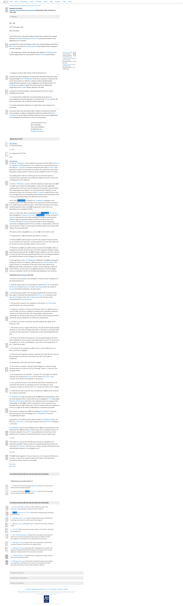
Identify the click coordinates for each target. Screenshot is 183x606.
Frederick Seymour (37, 131)
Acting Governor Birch (67, 58)
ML (10, 5)
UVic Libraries (52, 589)
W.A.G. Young (15, 535)
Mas (51, 1)
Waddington (34, 486)
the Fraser (24, 275)
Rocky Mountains (30, 46)
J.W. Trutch (15, 529)
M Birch (49, 422)
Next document (27, 5)
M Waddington (50, 52)
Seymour (21, 512)
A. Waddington (20, 507)
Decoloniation (24, 1)
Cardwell (33, 491)
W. (27, 456)
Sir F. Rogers (13, 143)
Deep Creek (27, 287)
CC (10, 149)
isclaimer (57, 1)
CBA (10, 464)
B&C (10, 466)
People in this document (18, 573)
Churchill (27, 491)
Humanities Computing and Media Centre (35, 589)
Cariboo (47, 99)
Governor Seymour (66, 52)
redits (64, 1)
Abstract (14, 16)
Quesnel (51, 262)
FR (10, 452)
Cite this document (36, 5)
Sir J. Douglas (18, 167)
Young (22, 542)
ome (11, 1)
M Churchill (21, 200)
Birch (13, 507)
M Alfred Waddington (23, 38)
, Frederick (15, 10)
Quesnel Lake (13, 297)
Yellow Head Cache (33, 297)
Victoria (35, 38)
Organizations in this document (19, 578)
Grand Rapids (39, 287)
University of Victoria (62, 589)
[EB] (10, 157)
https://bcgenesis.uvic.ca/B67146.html (48, 594)
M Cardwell (40, 192)
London (23, 87)
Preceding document (17, 5)
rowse (32, 1)
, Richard (29, 10)
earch (70, 1)
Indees (46, 1)
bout (16, 1)
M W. (49, 399)
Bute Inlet (12, 46)
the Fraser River (19, 422)
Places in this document (18, 583)
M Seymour (53, 213)
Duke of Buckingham (18, 401)
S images (38, 1)
